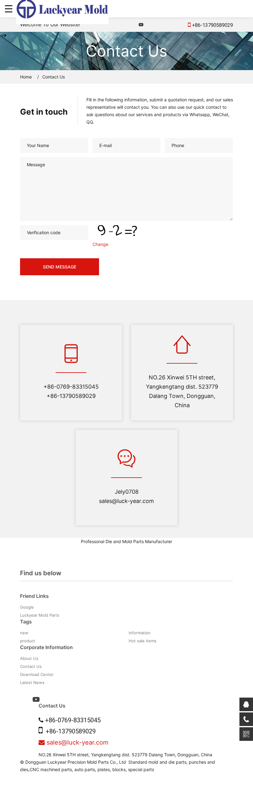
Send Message (59, 266)
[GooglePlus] (170, 24)
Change (100, 244)
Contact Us (31, 666)
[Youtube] (141, 24)
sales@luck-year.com (126, 501)
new (24, 632)
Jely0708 (127, 491)
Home (26, 76)
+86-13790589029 (212, 25)
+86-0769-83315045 (71, 386)
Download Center (37, 674)
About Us (29, 658)
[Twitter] (160, 24)
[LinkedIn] (150, 24)
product (27, 640)
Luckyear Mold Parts (39, 615)
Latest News (32, 682)
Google (27, 607)
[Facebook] (131, 24)
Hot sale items (142, 640)
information (140, 632)
